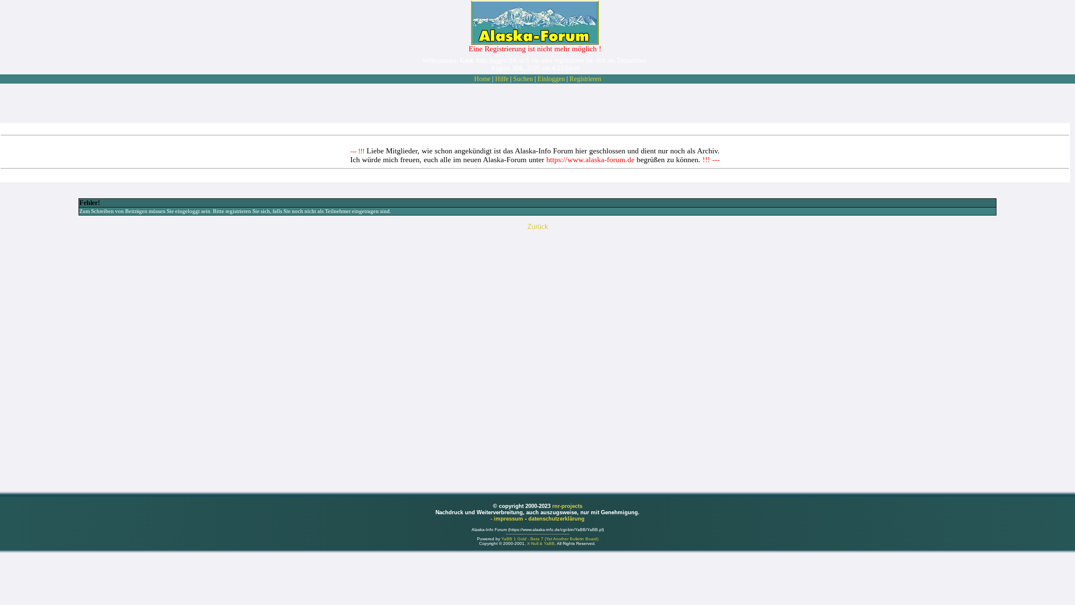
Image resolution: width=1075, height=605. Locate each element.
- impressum (507, 519)
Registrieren (585, 78)
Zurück (537, 226)
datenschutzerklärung (556, 519)
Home (482, 78)
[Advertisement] (535, 103)
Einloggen (551, 78)
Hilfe (502, 78)
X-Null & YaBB (541, 543)
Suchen (523, 78)
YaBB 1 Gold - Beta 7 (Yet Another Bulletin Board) (549, 539)
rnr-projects (567, 506)
